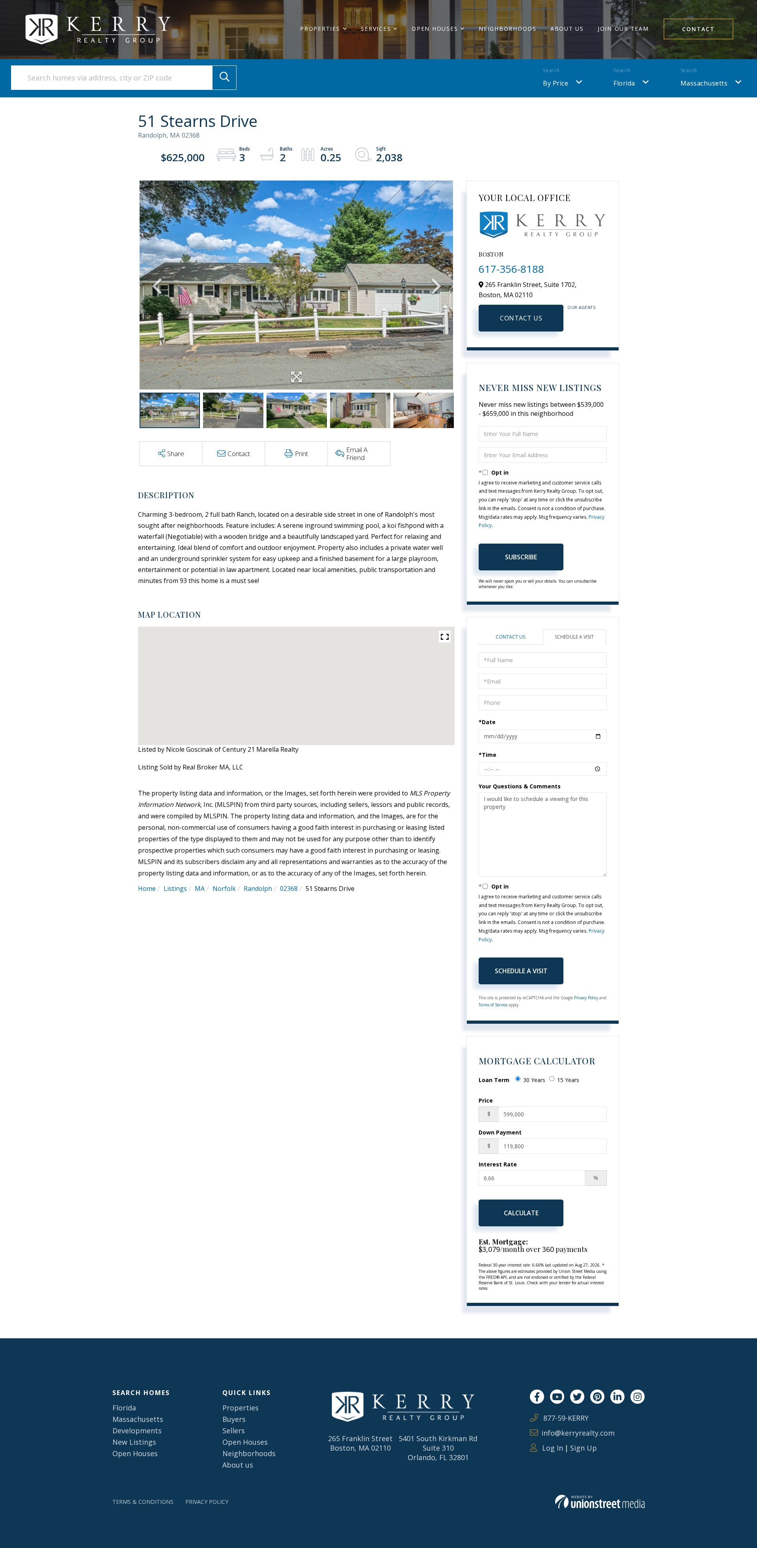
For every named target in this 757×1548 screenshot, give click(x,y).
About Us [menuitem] (567, 28)
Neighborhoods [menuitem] (508, 28)
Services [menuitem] (376, 28)
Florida (624, 83)
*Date (487, 722)
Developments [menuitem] (137, 1430)
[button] (224, 77)
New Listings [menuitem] (134, 1442)
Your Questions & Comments (520, 786)
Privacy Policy (586, 997)
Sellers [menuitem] (233, 1430)
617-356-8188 (511, 269)
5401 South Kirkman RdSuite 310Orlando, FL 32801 (438, 1448)
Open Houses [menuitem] (435, 28)
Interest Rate (498, 1164)
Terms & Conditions (142, 1501)
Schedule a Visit (574, 636)
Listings (175, 888)
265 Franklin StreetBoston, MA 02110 (360, 1443)
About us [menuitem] (237, 1465)
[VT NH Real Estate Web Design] (600, 1502)
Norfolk (224, 888)
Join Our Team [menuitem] (623, 28)
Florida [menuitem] (124, 1407)
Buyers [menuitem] (234, 1419)
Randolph (258, 888)
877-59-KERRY (565, 1418)
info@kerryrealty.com (578, 1433)
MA (200, 888)
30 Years (534, 1080)
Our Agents (581, 307)
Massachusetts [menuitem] (137, 1419)
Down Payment (500, 1132)
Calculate (521, 1213)
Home (147, 888)
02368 (289, 888)
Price (486, 1100)
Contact (698, 29)
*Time (487, 754)
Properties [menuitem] (320, 28)
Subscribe (521, 557)
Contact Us (521, 318)
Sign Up (583, 1448)
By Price (555, 83)
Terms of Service (493, 1005)
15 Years (568, 1080)
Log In (551, 1448)
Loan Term (494, 1080)
